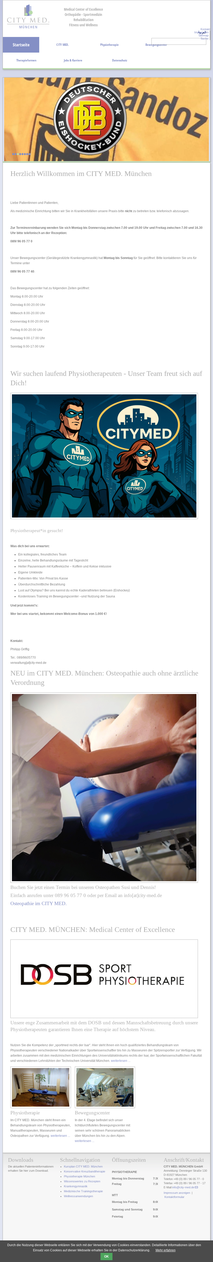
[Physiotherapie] (40, 1107)
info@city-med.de (183, 1187)
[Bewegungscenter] (105, 1107)
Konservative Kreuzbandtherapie (84, 1171)
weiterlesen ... (120, 1061)
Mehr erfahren (166, 1250)
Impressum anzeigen (177, 1192)
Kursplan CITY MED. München (83, 1166)
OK (106, 1256)
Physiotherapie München (79, 1176)
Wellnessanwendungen (78, 1196)
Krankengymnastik (76, 1186)
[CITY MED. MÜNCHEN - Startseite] (28, 28)
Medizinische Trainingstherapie (83, 1191)
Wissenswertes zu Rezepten (82, 1181)
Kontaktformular (174, 1196)
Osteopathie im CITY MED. (38, 903)
